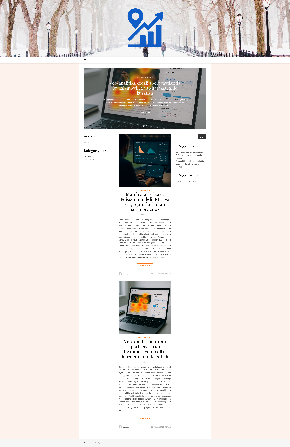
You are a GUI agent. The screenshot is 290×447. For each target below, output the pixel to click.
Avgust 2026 (89, 142)
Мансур (126, 274)
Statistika (87, 157)
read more (145, 112)
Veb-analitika (145, 77)
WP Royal (98, 443)
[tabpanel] (145, 98)
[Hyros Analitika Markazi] (145, 28)
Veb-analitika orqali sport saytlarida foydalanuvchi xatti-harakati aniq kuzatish (145, 88)
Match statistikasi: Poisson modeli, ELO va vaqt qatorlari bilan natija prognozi (145, 201)
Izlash (202, 137)
